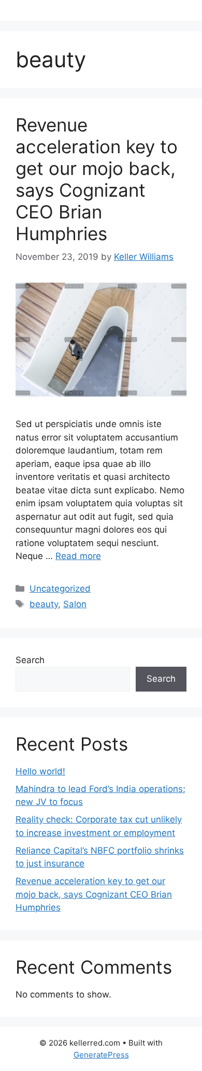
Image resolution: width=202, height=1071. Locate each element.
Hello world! (40, 771)
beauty (44, 604)
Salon (74, 604)
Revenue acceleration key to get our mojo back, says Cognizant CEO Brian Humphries (97, 179)
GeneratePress (101, 1055)
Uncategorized (60, 588)
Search (30, 660)
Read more (78, 556)
